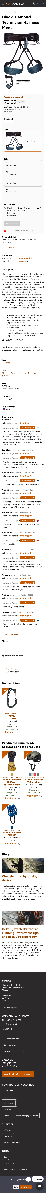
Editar (16, 1187)
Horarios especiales (11, 1007)
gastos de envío (30, 102)
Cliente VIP (8, 1136)
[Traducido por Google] (10, 428)
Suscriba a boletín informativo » (18, 1074)
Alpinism (6, 373)
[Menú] (3, 4)
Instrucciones (9, 1103)
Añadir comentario (11, 634)
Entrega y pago (9, 1109)
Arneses (28, 12)
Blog (5, 1157)
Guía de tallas (9, 1163)
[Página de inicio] (16, 4)
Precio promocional (13, 97)
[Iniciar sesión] (34, 3)
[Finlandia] (42, 3)
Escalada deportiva (19, 373)
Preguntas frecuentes (12, 1038)
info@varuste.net (9, 1024)
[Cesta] (38, 3)
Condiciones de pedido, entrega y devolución (21, 1115)
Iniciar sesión (8, 1130)
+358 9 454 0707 (13, 1020)
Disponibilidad (8, 247)
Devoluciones (9, 1090)
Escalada (18, 12)
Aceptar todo (26, 1187)
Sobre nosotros (9, 1176)
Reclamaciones (9, 1097)
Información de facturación (14, 1051)
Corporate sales (10, 1045)
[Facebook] (4, 1064)
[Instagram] (9, 1064)
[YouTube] (15, 1064)
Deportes (7, 12)
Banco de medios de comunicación (17, 1169)
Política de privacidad (12, 1142)
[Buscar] (30, 4)
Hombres (6, 362)
